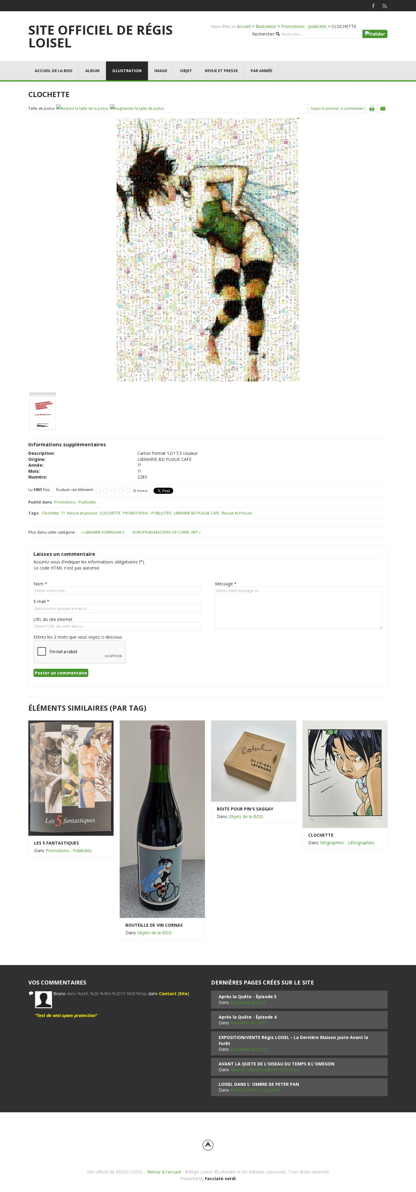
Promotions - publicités (304, 26)
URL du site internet (52, 619)
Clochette (50, 513)
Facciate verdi (220, 1178)
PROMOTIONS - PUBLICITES (147, 513)
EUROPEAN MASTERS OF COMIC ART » (167, 532)
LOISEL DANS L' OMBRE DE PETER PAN (259, 1084)
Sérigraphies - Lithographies (347, 842)
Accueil (244, 26)
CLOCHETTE (110, 513)
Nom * (40, 584)
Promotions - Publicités (75, 502)
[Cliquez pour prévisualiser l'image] (208, 249)
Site (183, 993)
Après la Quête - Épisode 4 (248, 1017)
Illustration (266, 26)
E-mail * (41, 601)
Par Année (261, 70)
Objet (186, 70)
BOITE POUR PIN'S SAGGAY (245, 809)
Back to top (208, 1145)
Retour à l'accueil (164, 1172)
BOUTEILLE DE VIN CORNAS (154, 925)
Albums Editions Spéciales (255, 1090)
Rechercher (263, 34)
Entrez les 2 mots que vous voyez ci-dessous (77, 637)
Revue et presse (221, 70)
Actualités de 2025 (248, 1002)
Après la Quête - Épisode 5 (248, 996)
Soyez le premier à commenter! (338, 108)
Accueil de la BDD (53, 70)
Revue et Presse (237, 513)
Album (92, 70)
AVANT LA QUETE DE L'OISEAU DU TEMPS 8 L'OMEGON (276, 1064)
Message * (226, 584)
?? (63, 513)
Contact (168, 993)
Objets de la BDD (154, 933)
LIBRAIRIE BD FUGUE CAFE (197, 513)
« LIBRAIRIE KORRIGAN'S (103, 532)
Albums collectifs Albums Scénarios (265, 1069)
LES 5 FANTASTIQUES (56, 843)
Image (160, 70)
